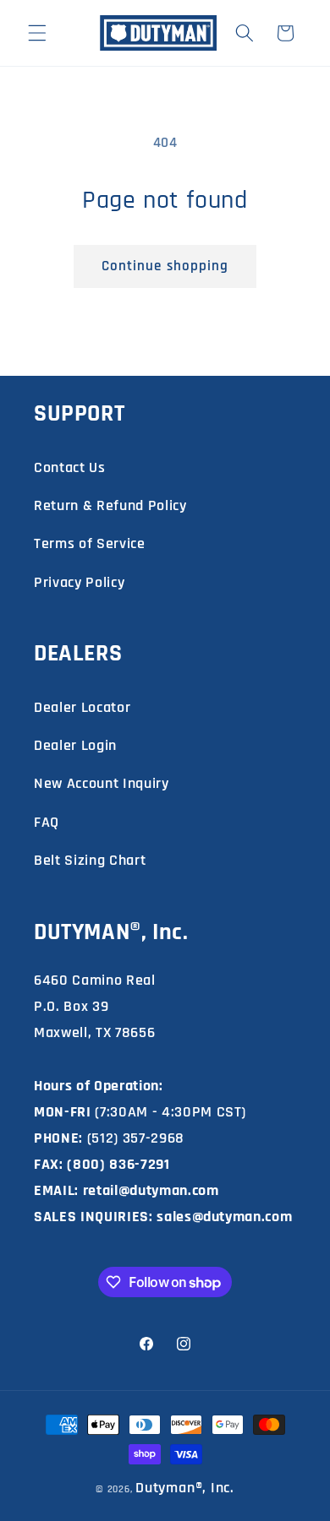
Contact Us (70, 467)
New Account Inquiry (101, 783)
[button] (37, 33)
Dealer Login (75, 745)
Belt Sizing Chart (90, 860)
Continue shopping (165, 266)
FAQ (46, 822)
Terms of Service (90, 543)
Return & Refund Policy (110, 505)
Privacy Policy (79, 582)
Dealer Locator (82, 707)
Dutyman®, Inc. (184, 1487)
